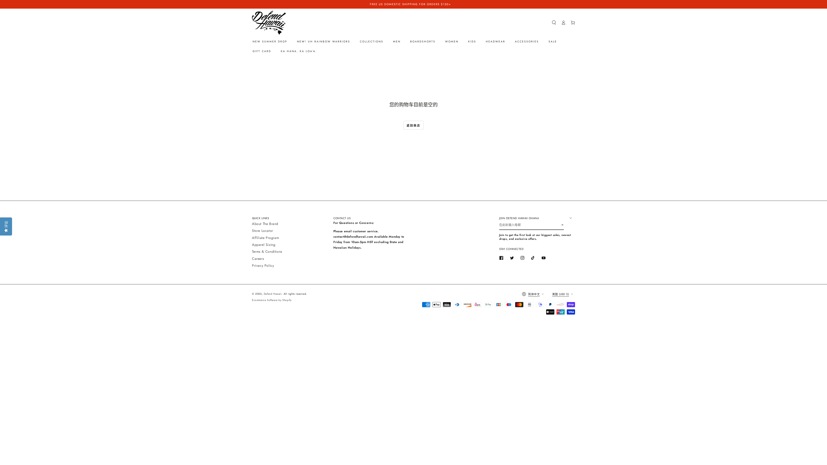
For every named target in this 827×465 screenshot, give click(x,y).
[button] (554, 22)
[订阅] (562, 225)
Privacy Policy (263, 265)
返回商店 (413, 125)
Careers (258, 258)
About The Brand (265, 223)
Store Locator (262, 230)
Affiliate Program (265, 237)
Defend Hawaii (273, 294)
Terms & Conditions (267, 251)
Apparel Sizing (263, 244)
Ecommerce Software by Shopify (271, 300)
